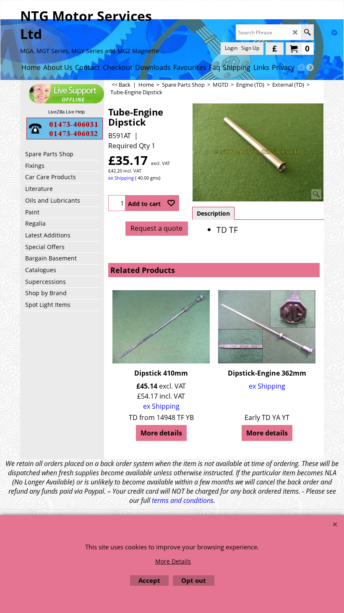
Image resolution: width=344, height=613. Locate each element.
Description (213, 213)
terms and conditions (183, 500)
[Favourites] (171, 203)
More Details (173, 561)
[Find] (307, 32)
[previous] (301, 67)
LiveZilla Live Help (66, 111)
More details (161, 433)
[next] (310, 67)
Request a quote (156, 228)
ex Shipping (121, 178)
